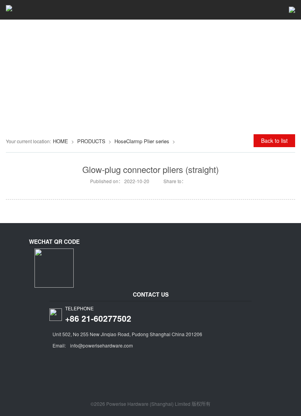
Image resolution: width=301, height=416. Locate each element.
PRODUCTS (91, 141)
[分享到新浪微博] (191, 181)
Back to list (274, 140)
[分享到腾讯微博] (202, 181)
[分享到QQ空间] (212, 181)
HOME (60, 141)
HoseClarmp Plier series (141, 141)
